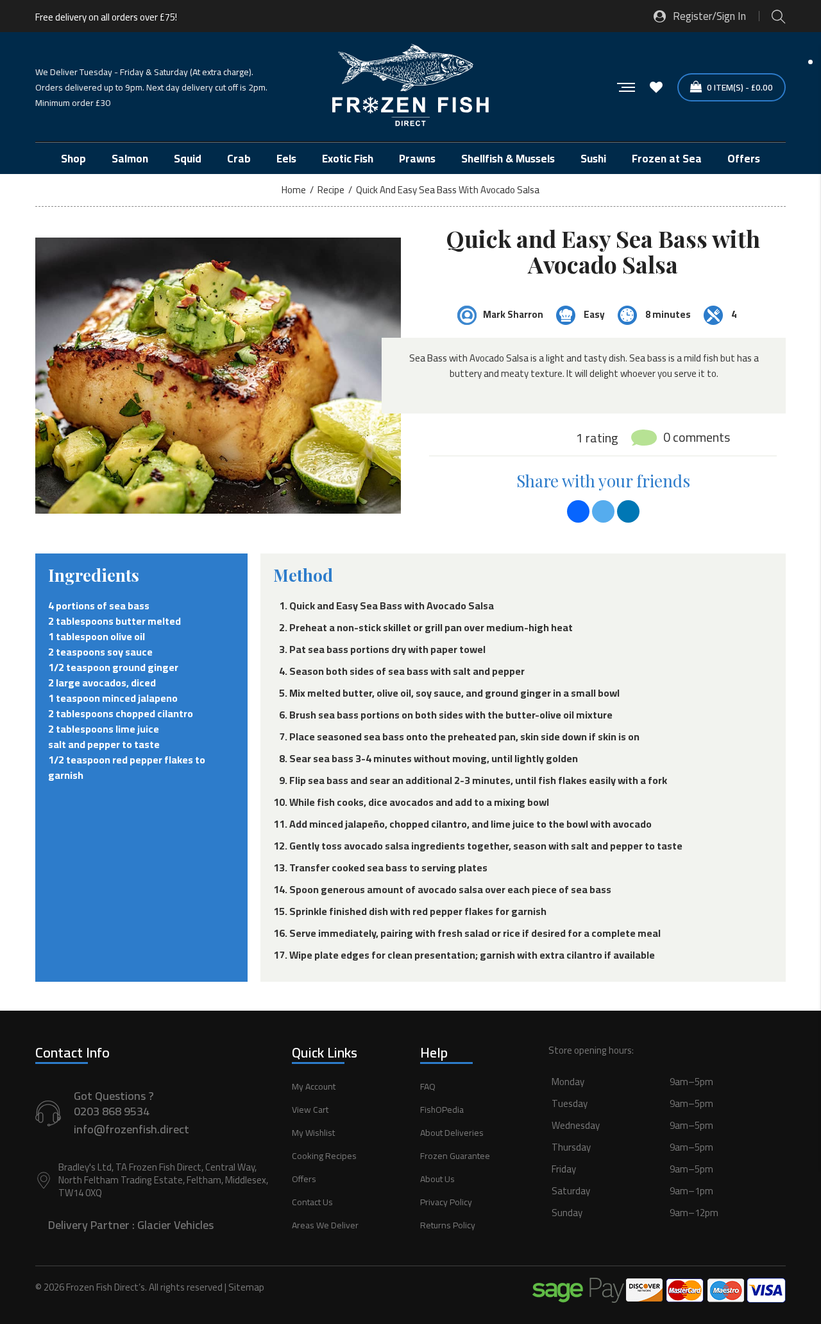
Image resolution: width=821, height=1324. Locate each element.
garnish (65, 775)
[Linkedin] (628, 511)
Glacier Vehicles (175, 1224)
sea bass (129, 605)
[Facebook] (578, 511)
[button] (667, 1161)
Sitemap (246, 1287)
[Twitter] (603, 511)
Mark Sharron (513, 314)
